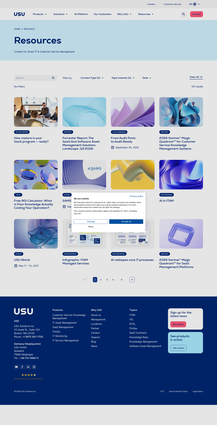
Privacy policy (136, 196)
